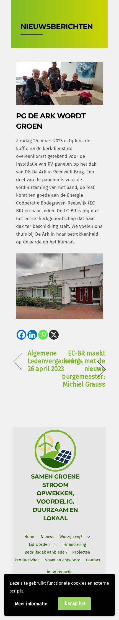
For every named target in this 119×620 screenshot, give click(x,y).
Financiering (74, 544)
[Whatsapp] (43, 335)
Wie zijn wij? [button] (71, 536)
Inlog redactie (60, 571)
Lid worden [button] (39, 544)
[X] (54, 335)
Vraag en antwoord (63, 559)
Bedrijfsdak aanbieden (46, 552)
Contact (93, 559)
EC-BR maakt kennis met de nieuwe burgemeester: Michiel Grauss (83, 369)
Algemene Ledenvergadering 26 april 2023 (54, 361)
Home (29, 536)
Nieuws (47, 536)
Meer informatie (31, 603)
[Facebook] (21, 335)
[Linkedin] (32, 335)
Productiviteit (27, 559)
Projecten (81, 552)
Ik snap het (74, 603)
